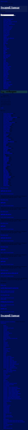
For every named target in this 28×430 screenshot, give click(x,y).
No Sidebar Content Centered (10, 383)
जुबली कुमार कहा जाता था (6, 191)
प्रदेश (4, 46)
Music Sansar (6, 31)
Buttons (5, 339)
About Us (5, 326)
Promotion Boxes (7, 401)
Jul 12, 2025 (3, 205)
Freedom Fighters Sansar (9, 24)
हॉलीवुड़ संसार (6, 67)
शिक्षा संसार (5, 57)
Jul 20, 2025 (3, 193)
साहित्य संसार (6, 74)
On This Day (6, 33)
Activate (5, 329)
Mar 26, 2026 (4, 311)
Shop (4, 414)
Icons (4, 374)
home (4, 355)
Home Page (9, 369)
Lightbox (5, 378)
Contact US (6, 346)
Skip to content (4, 1)
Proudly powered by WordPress (8, 321)
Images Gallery (6, 375)
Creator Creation (7, 20)
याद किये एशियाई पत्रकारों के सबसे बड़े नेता (9, 288)
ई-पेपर (4, 58)
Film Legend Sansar (8, 26)
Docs (4, 347)
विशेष (4, 53)
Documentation (6, 348)
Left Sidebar (6, 376)
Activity (5, 330)
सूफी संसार (5, 88)
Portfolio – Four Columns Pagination (11, 388)
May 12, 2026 (4, 290)
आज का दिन (5, 39)
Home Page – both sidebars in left (11, 364)
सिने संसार (5, 65)
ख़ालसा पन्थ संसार (7, 82)
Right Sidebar (6, 406)
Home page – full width (8, 365)
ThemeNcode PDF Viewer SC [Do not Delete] (14, 421)
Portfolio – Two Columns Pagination (11, 396)
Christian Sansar (7, 114)
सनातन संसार (6, 79)
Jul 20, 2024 (3, 217)
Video (4, 427)
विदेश (4, 51)
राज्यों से (5, 47)
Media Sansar (6, 30)
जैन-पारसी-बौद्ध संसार (7, 84)
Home (4, 325)
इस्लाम (4, 80)
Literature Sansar (7, 29)
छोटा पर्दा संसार (6, 56)
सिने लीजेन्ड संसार (7, 66)
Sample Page (6, 407)
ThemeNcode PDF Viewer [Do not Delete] (13, 420)
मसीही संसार (6, 83)
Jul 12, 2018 (3, 276)
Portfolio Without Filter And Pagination (12, 398)
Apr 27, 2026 (4, 297)
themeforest (6, 419)
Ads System (6, 331)
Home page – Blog (7, 358)
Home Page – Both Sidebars (9, 362)
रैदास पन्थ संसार (6, 85)
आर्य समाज (5, 71)
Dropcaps (5, 349)
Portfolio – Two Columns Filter (10, 394)
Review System (7, 405)
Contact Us (6, 344)
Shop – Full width (7, 415)
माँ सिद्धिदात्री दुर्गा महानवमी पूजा (7, 301)
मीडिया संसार (6, 64)
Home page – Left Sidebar (9, 366)
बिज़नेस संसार (6, 48)
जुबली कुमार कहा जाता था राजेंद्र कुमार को (9, 273)
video (4, 60)
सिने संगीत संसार (6, 69)
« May (2, 107)
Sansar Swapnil (10, 290)
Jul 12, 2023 (3, 252)
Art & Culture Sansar (8, 19)
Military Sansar (6, 127)
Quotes (5, 402)
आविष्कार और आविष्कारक (8, 38)
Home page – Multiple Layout (10, 367)
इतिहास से (5, 75)
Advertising (6, 334)
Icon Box (5, 373)
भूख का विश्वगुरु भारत (7, 428)
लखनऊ (5, 37)
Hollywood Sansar (7, 28)
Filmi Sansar (6, 25)
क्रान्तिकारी (5, 35)
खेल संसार (5, 43)
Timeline (5, 423)
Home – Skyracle (7, 356)
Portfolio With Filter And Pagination (11, 397)
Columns (5, 343)
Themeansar (3, 323)
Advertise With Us (7, 333)
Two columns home (7, 424)
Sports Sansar (6, 34)
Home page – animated (8, 357)
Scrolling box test (7, 412)
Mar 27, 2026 (4, 304)
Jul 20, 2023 (3, 240)
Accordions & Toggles (8, 328)
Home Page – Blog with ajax (10, 361)
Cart (4, 340)
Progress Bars (6, 400)
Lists (4, 379)
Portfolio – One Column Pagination (11, 391)
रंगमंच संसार (5, 73)
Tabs (4, 418)
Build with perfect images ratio (10, 338)
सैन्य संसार (5, 62)
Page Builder (6, 385)
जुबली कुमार (3, 202)
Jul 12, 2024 (3, 229)
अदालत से (5, 40)
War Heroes (6, 134)
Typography (6, 425)
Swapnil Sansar (10, 7)
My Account (6, 382)
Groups (5, 352)
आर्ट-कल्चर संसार (7, 55)
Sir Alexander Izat (5, 295)
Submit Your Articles (8, 416)
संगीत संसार (5, 70)
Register (5, 403)
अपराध (4, 42)
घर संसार (5, 78)
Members (5, 380)
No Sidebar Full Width (8, 384)
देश (4, 44)
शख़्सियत (5, 52)
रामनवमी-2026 (4, 308)
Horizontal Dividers (7, 371)
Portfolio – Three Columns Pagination (12, 393)
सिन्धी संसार (5, 87)
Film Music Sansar (7, 22)
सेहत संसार (5, 76)
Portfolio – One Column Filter (10, 389)
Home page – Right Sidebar (9, 370)
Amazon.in (5, 335)
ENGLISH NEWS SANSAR (10, 21)
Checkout (5, 342)
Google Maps (6, 351)
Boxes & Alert (6, 337)
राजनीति (5, 49)
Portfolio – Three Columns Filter (10, 392)
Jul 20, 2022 (3, 264)
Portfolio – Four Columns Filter (10, 387)
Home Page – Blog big (8, 360)
